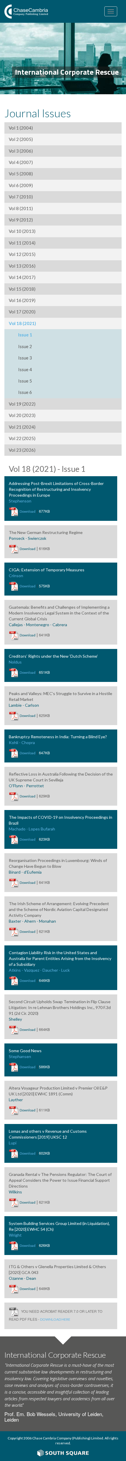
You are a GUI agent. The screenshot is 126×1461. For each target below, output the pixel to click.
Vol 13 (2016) (22, 265)
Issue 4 (25, 369)
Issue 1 (25, 334)
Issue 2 (25, 346)
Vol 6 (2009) (21, 185)
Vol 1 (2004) (21, 127)
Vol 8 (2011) (21, 208)
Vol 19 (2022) (22, 403)
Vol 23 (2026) (22, 450)
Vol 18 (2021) (22, 323)
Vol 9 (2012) (21, 219)
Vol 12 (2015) (22, 254)
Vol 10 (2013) (22, 231)
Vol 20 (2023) (22, 415)
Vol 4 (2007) (21, 162)
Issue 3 (25, 357)
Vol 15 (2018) (22, 288)
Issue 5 (25, 380)
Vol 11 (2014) (22, 242)
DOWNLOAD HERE (55, 1319)
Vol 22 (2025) (22, 438)
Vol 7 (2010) (21, 196)
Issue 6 (25, 392)
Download (27, 511)
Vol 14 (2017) (22, 277)
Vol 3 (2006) (21, 150)
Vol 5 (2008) (21, 173)
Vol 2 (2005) (21, 139)
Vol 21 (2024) (22, 427)
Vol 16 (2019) (22, 300)
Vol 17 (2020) (22, 311)
